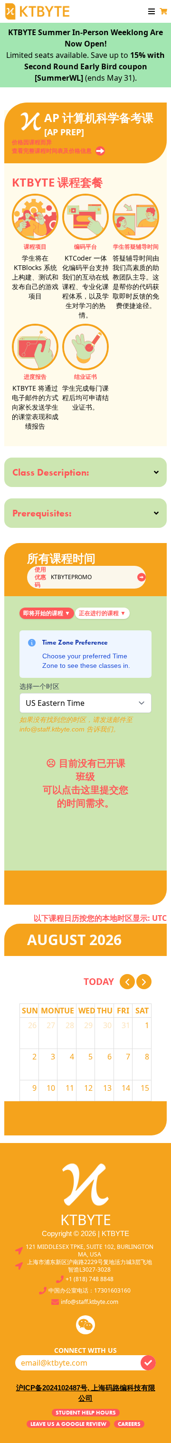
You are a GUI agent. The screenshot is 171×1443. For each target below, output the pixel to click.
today (99, 981)
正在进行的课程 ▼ (102, 613)
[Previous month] (127, 981)
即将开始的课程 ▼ (46, 613)
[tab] (46, 613)
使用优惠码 (40, 577)
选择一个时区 (39, 686)
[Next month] (144, 981)
